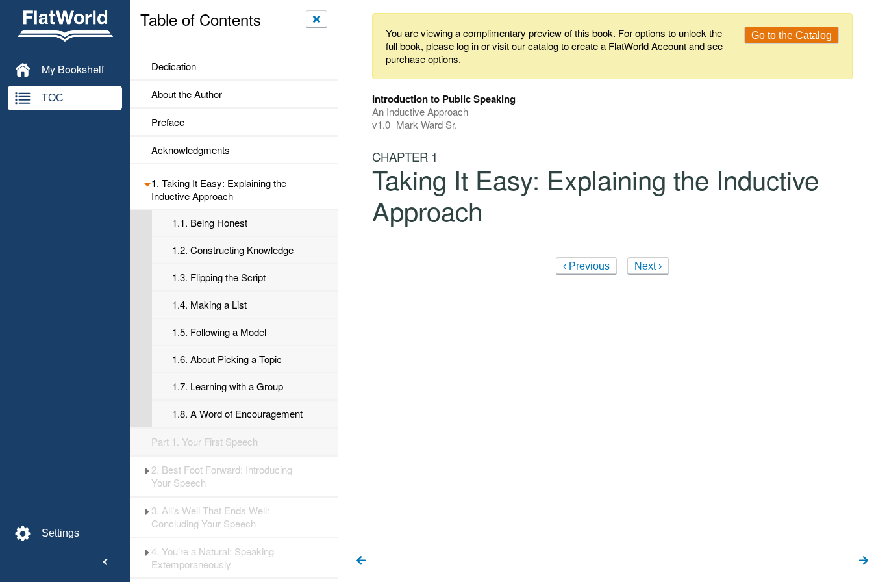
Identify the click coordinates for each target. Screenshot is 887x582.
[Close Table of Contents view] (316, 18)
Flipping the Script (219, 277)
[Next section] (864, 561)
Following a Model (219, 331)
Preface (167, 122)
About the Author (186, 94)
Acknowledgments (190, 150)
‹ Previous (586, 266)
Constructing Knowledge (233, 250)
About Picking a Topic (227, 359)
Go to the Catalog (791, 35)
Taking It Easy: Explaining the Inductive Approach (218, 190)
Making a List (209, 304)
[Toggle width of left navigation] (105, 562)
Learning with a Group (227, 386)
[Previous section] (361, 561)
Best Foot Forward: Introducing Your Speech (221, 476)
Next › (648, 266)
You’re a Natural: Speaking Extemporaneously (212, 558)
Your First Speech (204, 441)
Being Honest (209, 222)
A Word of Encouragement (237, 413)
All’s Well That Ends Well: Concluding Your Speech (210, 517)
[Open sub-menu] (147, 183)
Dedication (173, 66)
